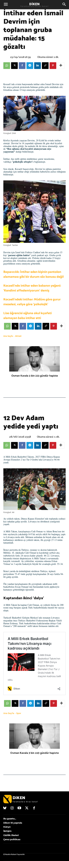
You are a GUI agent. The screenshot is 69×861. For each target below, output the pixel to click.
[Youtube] (19, 808)
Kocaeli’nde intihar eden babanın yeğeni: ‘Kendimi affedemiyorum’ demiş (32, 288)
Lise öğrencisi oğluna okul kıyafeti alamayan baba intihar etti (27, 316)
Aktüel (18, 336)
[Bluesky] (5, 808)
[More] (60, 65)
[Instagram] (12, 808)
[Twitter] (27, 808)
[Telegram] (29, 65)
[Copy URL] (45, 65)
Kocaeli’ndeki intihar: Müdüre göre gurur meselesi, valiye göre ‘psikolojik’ (32, 302)
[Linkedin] (37, 65)
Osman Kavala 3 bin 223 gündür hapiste (34, 376)
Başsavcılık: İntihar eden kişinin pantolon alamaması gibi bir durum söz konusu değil (33, 274)
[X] (14, 65)
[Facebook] (22, 65)
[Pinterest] (53, 65)
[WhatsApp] (6, 65)
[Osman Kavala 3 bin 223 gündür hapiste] (34, 359)
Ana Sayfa (8, 336)
